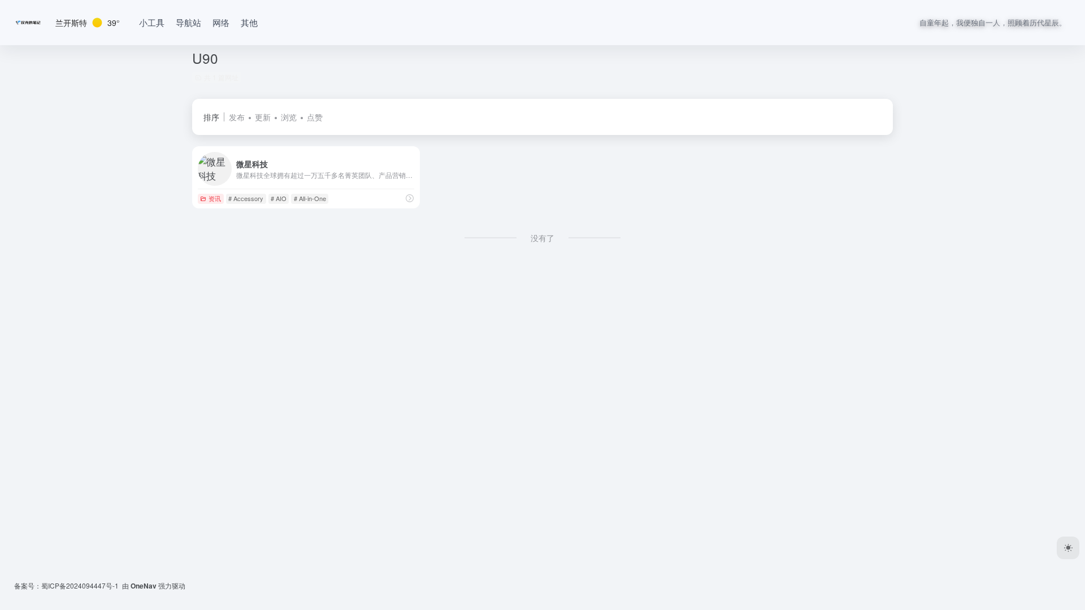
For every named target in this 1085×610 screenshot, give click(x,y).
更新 (263, 117)
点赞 (315, 117)
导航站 (188, 22)
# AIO (279, 198)
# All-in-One (310, 198)
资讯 (215, 198)
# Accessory (245, 198)
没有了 (542, 237)
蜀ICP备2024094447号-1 (80, 585)
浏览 (289, 117)
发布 (237, 117)
